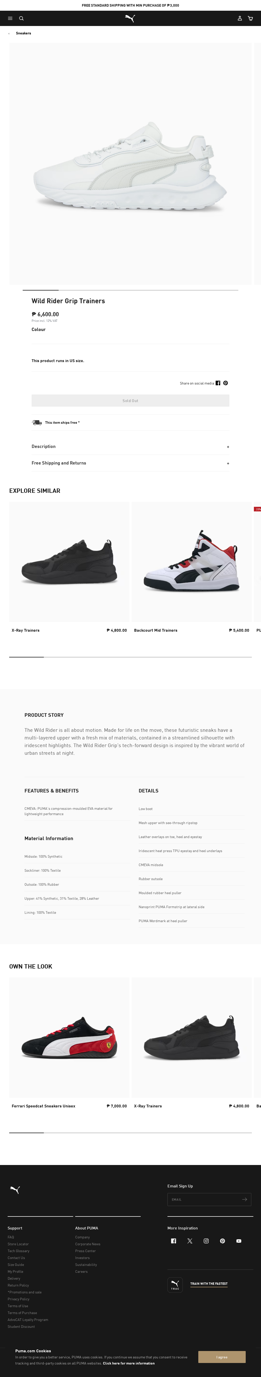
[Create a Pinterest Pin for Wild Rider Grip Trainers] (225, 383)
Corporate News (87, 1244)
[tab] (41, 290)
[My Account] (240, 18)
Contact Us (16, 1257)
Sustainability (86, 1264)
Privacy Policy (18, 1299)
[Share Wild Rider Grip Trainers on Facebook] (218, 383)
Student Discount (21, 1326)
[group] (69, 572)
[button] (11, 18)
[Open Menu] (11, 18)
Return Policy (18, 1285)
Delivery (14, 1278)
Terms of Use (18, 1306)
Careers (81, 1271)
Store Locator (18, 1244)
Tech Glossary (18, 1251)
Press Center (85, 1251)
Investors (82, 1257)
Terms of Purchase (22, 1312)
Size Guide (16, 1264)
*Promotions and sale (25, 1292)
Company (82, 1237)
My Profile (15, 1271)
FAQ (11, 1237)
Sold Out (130, 400)
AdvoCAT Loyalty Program (28, 1319)
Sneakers (23, 33)
